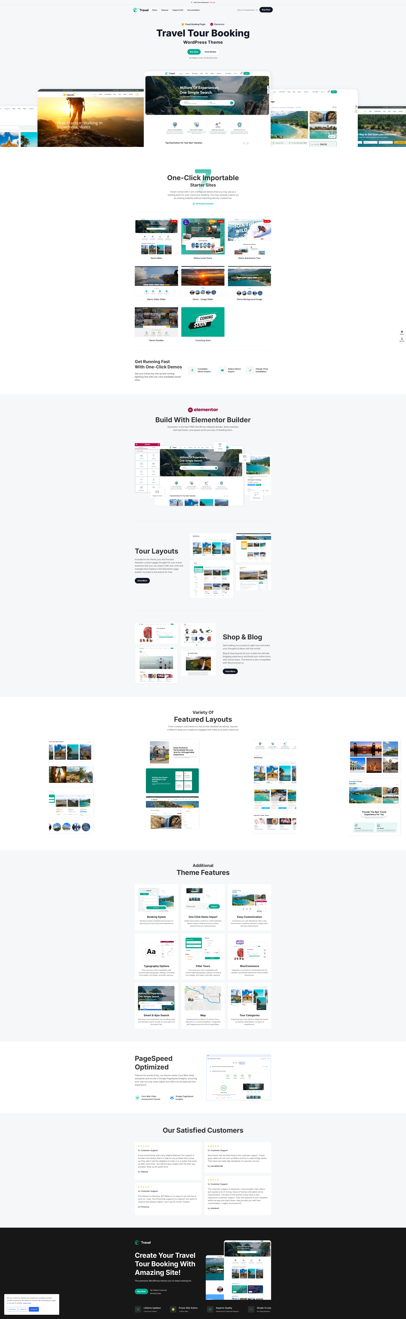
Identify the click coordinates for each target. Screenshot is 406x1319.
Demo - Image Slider (203, 299)
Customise (12, 1309)
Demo (154, 10)
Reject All (23, 1309)
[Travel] (141, 10)
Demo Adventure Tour (249, 258)
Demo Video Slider (156, 299)
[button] (266, 9)
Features (164, 10)
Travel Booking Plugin (195, 24)
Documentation (193, 10)
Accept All (34, 1309)
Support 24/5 (177, 10)
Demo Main (156, 258)
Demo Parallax (156, 340)
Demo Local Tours (203, 258)
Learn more (27, 1303)
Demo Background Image (249, 299)
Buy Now (402, 341)
